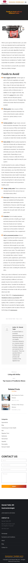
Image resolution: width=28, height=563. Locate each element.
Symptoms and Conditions (8, 537)
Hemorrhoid (5, 438)
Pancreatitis (5, 444)
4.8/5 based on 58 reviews (8, 513)
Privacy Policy (16, 561)
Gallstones (4, 436)
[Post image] (6, 397)
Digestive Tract (5, 433)
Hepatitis (4, 441)
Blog (4, 27)
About (3, 540)
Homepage (4, 533)
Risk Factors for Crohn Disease (17, 396)
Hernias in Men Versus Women (17, 406)
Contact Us (4, 547)
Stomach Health (6, 447)
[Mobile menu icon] (25, 2)
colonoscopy (13, 310)
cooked (11, 95)
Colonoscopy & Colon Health (9, 29)
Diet (3, 430)
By (10, 318)
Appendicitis (5, 422)
